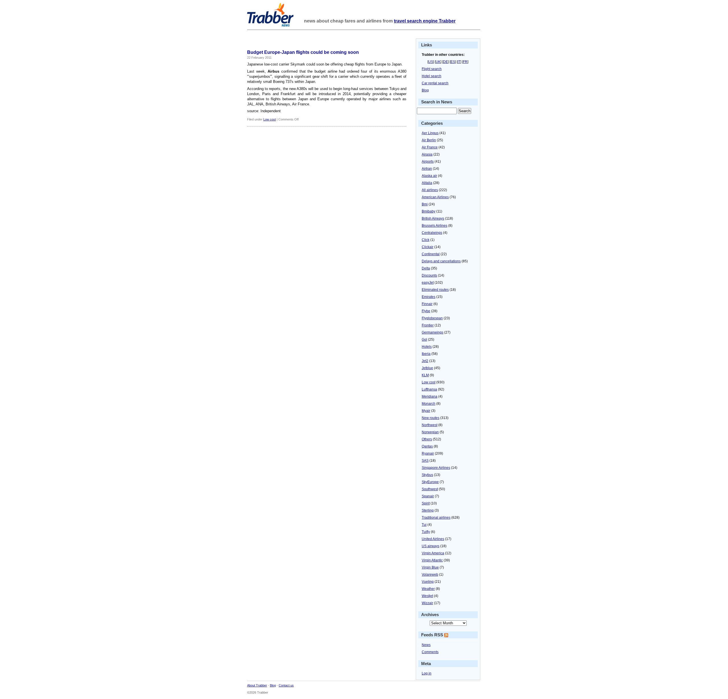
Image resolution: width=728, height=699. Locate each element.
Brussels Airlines (434, 226)
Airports (428, 161)
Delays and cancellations (441, 261)
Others (427, 439)
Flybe (426, 311)
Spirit (426, 503)
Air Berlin (429, 140)
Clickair (427, 247)
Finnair (427, 304)
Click (425, 240)
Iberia (426, 354)
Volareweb (430, 575)
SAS (425, 461)
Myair (426, 411)
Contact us (286, 685)
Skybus (427, 475)
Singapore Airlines (436, 468)
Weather (428, 589)
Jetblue (427, 368)
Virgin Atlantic (432, 560)
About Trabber (257, 685)
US (430, 62)
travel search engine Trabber (425, 21)
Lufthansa (429, 389)
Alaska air (429, 176)
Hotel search (431, 76)
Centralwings (432, 233)
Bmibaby (428, 211)
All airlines (430, 190)
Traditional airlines (436, 518)
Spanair (428, 496)
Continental (431, 254)
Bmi (425, 204)
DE (445, 62)
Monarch (428, 404)
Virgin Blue (430, 567)
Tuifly (426, 532)
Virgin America (433, 553)
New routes (430, 418)
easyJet (428, 283)
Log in (426, 673)
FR (465, 62)
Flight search (432, 69)
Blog (425, 90)
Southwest (430, 489)
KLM (425, 375)
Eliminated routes (435, 290)
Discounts (429, 275)
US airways (430, 546)
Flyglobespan (432, 318)
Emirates (428, 297)
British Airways (433, 218)
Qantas (427, 446)
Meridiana (429, 396)
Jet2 (425, 361)
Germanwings (432, 332)
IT (459, 62)
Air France (430, 147)
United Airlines (433, 539)
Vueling (428, 582)
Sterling (428, 510)
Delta (426, 268)
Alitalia (427, 183)
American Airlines (435, 197)
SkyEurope (430, 482)
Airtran (427, 169)
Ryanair (428, 453)
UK (438, 62)
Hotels (427, 347)
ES (452, 62)
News (426, 645)
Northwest (429, 425)
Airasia (427, 154)
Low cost (269, 119)
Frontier (428, 325)
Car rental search (435, 83)
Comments (430, 652)
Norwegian (430, 432)
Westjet (427, 596)
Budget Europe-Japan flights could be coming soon (303, 52)
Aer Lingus (430, 133)
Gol (424, 340)
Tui (424, 525)
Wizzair (427, 603)
